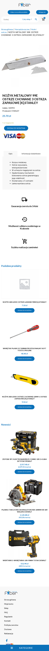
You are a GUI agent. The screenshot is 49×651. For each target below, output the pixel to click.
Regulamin (8, 617)
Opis (10, 154)
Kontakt (7, 621)
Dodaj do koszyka (16, 128)
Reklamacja (8, 633)
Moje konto (8, 604)
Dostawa (7, 629)
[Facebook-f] (6, 640)
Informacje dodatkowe (31, 154)
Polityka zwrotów (11, 625)
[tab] (10, 153)
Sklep (6, 608)
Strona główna (7, 29)
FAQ (6, 612)
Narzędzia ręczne (22, 29)
